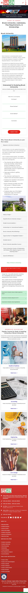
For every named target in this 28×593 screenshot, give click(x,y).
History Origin (7, 214)
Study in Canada (17, 6)
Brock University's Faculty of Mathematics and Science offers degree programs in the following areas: (14, 250)
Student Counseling (6, 542)
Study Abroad (10, 6)
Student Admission (6, 544)
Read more (14, 373)
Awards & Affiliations (6, 534)
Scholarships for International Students (13, 227)
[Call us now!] (23, 2)
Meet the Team (5, 536)
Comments (14, 120)
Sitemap (9, 581)
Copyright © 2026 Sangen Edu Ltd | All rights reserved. (15, 583)
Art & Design (14, 472)
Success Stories (5, 528)
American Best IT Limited (19, 586)
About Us (4, 581)
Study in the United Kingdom (8, 561)
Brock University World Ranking (11, 231)
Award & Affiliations (8, 255)
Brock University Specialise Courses (12, 244)
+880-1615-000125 (16, 501)
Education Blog (5, 524)
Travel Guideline (5, 549)
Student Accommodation (9, 223)
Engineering (14, 437)
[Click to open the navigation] (2, 3)
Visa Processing (5, 546)
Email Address (14, 113)
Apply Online (15, 581)
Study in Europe (5, 569)
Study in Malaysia (6, 565)
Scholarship (4, 548)
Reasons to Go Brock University (11, 145)
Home (4, 6)
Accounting (14, 401)
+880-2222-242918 (16, 503)
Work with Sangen (6, 530)
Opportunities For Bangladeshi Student (13, 235)
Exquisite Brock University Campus (12, 218)
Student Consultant (6, 532)
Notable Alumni (7, 240)
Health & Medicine (14, 366)
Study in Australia (6, 571)
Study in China (5, 559)
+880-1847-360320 (7, 514)
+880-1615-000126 (7, 503)
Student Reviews (5, 526)
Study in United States (7, 567)
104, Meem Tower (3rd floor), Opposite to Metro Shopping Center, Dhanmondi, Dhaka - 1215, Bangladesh (15, 497)
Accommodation (5, 553)
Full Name (14, 99)
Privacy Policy (23, 581)
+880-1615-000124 (7, 501)
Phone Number (14, 106)
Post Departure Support (7, 551)
